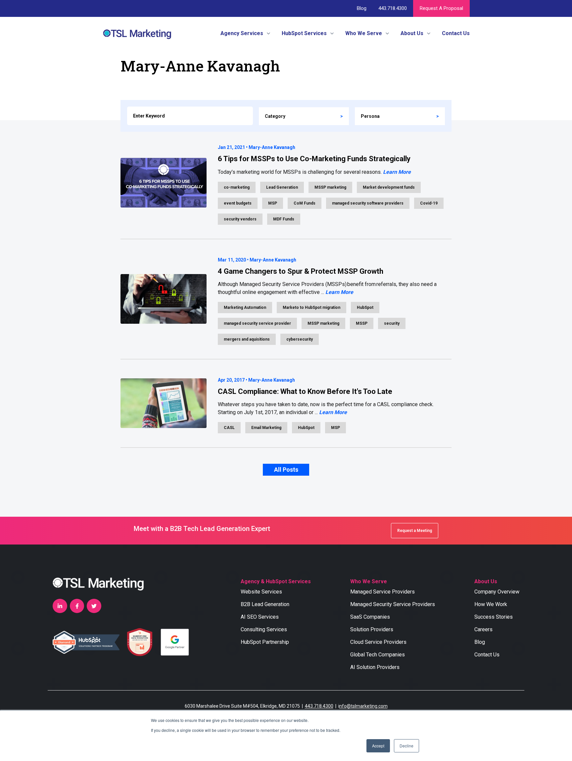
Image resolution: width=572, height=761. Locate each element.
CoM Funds (304, 203)
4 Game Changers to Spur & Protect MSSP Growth (300, 271)
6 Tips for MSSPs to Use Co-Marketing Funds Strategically (314, 159)
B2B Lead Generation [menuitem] (265, 604)
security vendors (240, 219)
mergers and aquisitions (247, 339)
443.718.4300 (392, 8)
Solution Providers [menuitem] (371, 629)
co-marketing (237, 187)
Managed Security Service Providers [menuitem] (392, 604)
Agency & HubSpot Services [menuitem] (276, 581)
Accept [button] (378, 745)
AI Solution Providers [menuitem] (375, 667)
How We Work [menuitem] (490, 604)
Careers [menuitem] (483, 629)
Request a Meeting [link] (414, 530)
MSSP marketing (330, 187)
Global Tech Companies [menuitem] (377, 654)
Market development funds (389, 187)
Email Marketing (266, 427)
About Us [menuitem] (485, 581)
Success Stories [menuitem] (493, 617)
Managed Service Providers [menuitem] (382, 592)
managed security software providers (368, 203)
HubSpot (365, 307)
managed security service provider (257, 323)
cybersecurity (299, 339)
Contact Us (456, 33)
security (392, 323)
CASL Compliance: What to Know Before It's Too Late (305, 391)
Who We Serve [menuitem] (368, 581)
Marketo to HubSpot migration (311, 307)
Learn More (397, 172)
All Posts (286, 469)
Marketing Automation (245, 307)
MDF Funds (283, 219)
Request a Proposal (441, 8)
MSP (272, 203)
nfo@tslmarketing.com (363, 706)
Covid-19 (429, 203)
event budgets (238, 203)
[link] (137, 33)
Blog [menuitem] (479, 642)
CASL (229, 427)
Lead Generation (282, 187)
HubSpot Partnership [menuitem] (265, 642)
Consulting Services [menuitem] (264, 629)
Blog (361, 8)
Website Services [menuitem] (261, 592)
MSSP (361, 323)
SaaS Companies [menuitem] (370, 617)
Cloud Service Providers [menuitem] (378, 642)
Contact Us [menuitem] (487, 654)
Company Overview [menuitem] (496, 592)
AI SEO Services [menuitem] (260, 617)
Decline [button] (406, 745)
